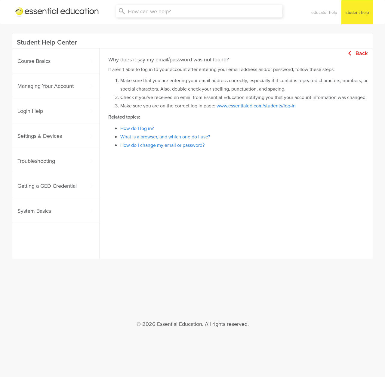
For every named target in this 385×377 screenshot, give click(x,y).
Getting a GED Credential (47, 186)
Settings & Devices (39, 136)
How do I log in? (137, 128)
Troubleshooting (36, 161)
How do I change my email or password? (162, 145)
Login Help (30, 111)
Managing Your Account (45, 86)
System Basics (34, 211)
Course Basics (34, 61)
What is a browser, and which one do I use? (165, 136)
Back (362, 53)
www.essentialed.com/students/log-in (256, 105)
